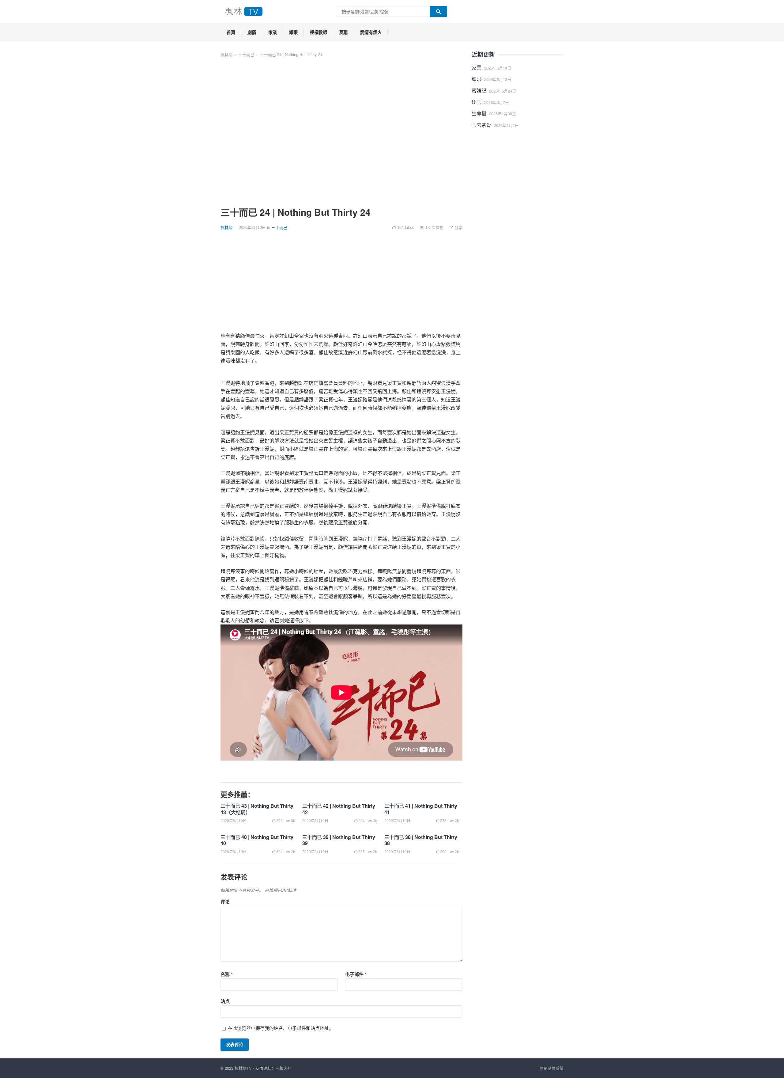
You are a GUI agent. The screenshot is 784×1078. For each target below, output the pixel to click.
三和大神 (283, 1068)
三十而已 (246, 54)
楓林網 (226, 54)
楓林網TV (243, 1068)
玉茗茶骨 (481, 124)
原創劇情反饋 (552, 1068)
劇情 (251, 32)
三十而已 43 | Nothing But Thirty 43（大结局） (257, 809)
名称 (227, 974)
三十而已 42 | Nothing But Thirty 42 (338, 809)
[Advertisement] (341, 289)
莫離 (343, 32)
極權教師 (318, 32)
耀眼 (293, 32)
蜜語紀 (479, 90)
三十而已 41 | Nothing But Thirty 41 (420, 809)
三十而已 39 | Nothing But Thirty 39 (338, 840)
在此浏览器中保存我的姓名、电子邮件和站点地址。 (281, 1028)
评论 (225, 901)
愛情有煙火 (371, 32)
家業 (272, 32)
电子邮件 (356, 974)
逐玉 (476, 101)
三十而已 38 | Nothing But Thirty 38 (420, 840)
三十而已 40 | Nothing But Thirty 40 (257, 840)
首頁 (231, 32)
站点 (225, 1001)
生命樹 (479, 113)
